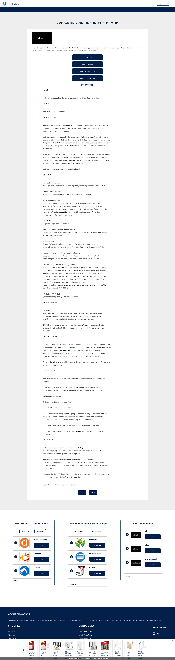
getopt (78, 431)
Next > (93, 492)
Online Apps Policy (85, 632)
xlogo (52, 451)
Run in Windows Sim (87, 71)
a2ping (147, 545)
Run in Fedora (87, 64)
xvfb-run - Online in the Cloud (87, 23)
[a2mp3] (136, 534)
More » (17, 581)
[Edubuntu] (25, 557)
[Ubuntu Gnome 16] (25, 543)
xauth (58, 140)
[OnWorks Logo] (4, 4)
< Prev (82, 492)
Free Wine (40, 531)
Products (15, 4)
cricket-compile (151, 559)
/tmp (91, 209)
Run (41, 545)
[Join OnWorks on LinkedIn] (154, 633)
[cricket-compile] (136, 562)
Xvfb (68, 125)
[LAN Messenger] (80, 557)
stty (44, 319)
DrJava (92, 567)
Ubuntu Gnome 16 (41, 539)
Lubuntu (37, 567)
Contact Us (12, 638)
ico (51, 462)
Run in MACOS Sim (87, 78)
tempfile (63, 212)
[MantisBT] (80, 543)
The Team (11, 632)
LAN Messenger (95, 553)
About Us (11, 635)
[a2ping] (136, 548)
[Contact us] (158, 633)
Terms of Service (85, 638)
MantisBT (93, 539)
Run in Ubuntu (87, 57)
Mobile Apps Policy (85, 635)
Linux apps (79, 531)
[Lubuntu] (25, 571)
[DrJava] (80, 571)
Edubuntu (37, 553)
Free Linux (25, 531)
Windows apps (96, 531)
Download (97, 545)
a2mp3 (148, 531)
